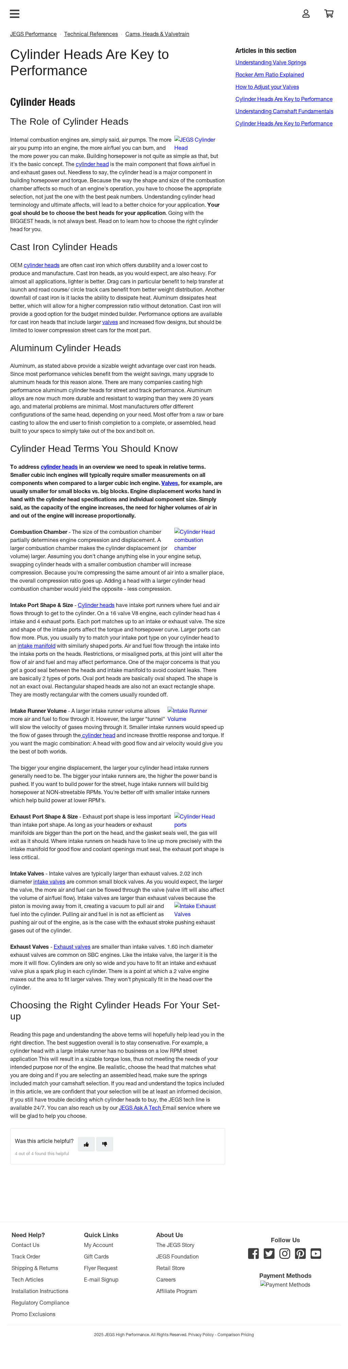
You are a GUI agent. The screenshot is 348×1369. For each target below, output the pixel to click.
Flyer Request (101, 1268)
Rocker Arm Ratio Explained (270, 74)
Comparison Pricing (236, 1334)
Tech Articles (28, 1279)
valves (110, 322)
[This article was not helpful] (104, 1144)
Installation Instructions (40, 1291)
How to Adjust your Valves (267, 86)
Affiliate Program (176, 1291)
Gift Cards (96, 1256)
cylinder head (92, 164)
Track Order (26, 1256)
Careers (166, 1279)
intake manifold (36, 645)
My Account (98, 1245)
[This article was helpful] (86, 1144)
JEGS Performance (33, 34)
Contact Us (25, 1245)
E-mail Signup (101, 1279)
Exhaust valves (72, 946)
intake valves (49, 881)
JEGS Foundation (177, 1256)
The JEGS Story (175, 1245)
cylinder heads (41, 265)
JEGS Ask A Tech (140, 1107)
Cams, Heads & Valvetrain (157, 34)
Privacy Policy (201, 1334)
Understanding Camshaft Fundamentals (284, 111)
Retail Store (170, 1268)
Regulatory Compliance (40, 1302)
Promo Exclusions (33, 1314)
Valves (169, 483)
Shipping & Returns (35, 1268)
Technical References (91, 34)
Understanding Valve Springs (271, 62)
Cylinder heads (96, 605)
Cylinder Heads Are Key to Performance (284, 99)
